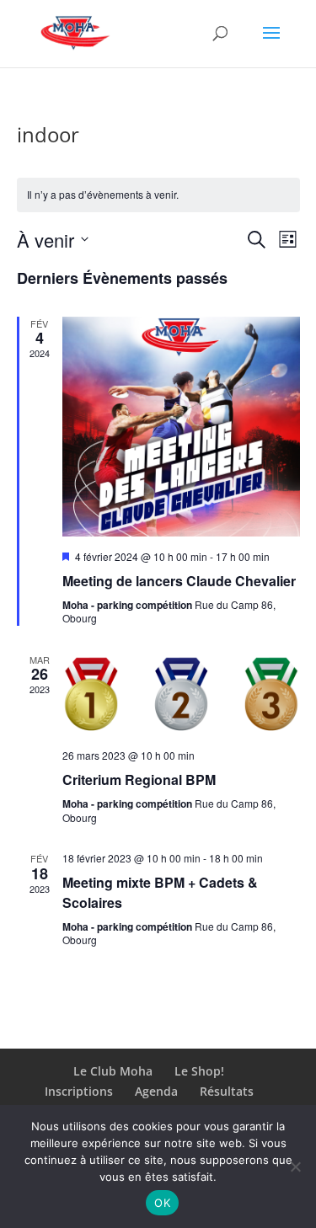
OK (162, 1202)
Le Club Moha (113, 1071)
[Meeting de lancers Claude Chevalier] (181, 427)
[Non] (295, 1166)
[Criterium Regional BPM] (181, 694)
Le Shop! (199, 1071)
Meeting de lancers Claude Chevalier (179, 580)
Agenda (156, 1091)
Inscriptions (79, 1091)
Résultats (227, 1091)
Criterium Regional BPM (139, 779)
